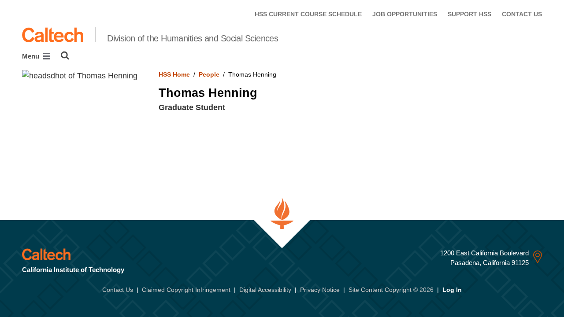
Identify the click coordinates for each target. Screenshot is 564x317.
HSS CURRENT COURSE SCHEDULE (308, 14)
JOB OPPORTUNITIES (404, 14)
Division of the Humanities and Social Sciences (192, 38)
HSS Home (174, 74)
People (209, 74)
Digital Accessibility (265, 289)
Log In (452, 289)
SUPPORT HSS (469, 14)
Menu (31, 56)
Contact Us (117, 289)
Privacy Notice (320, 289)
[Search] (65, 55)
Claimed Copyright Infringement (186, 289)
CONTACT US (522, 14)
